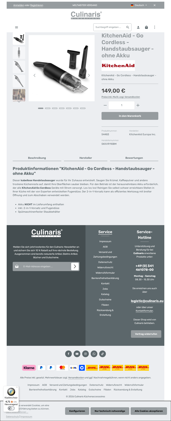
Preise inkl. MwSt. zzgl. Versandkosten (121, 97)
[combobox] (108, 27)
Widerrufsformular (105, 272)
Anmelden (18, 5)
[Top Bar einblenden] (154, 27)
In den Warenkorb (130, 115)
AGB (105, 246)
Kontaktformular (144, 310)
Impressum (105, 241)
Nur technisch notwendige (110, 411)
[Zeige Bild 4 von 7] (61, 108)
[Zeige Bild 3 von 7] (54, 108)
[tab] (37, 158)
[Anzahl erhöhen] (138, 105)
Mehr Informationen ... (17, 412)
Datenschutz (105, 262)
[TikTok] (102, 353)
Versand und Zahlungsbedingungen (105, 254)
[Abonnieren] (75, 266)
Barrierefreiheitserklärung (105, 278)
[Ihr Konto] (138, 27)
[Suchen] (127, 27)
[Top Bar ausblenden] (154, 5)
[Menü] (16, 27)
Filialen (105, 305)
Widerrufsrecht (105, 267)
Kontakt (105, 283)
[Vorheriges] (34, 75)
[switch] (11, 408)
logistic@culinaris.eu (147, 301)
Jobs (105, 288)
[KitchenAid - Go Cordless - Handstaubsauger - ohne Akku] (62, 68)
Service (105, 232)
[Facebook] (68, 353)
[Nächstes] (88, 75)
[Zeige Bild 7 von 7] (82, 108)
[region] (53, 75)
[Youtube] (77, 353)
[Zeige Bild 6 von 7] (75, 108)
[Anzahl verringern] (105, 105)
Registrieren (36, 5)
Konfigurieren (77, 411)
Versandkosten (76, 377)
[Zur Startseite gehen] (85, 15)
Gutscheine (105, 299)
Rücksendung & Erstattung (105, 312)
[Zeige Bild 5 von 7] (68, 108)
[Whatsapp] (94, 353)
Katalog (105, 294)
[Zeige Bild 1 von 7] (40, 108)
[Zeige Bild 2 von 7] (47, 108)
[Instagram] (85, 353)
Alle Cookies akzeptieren (149, 411)
